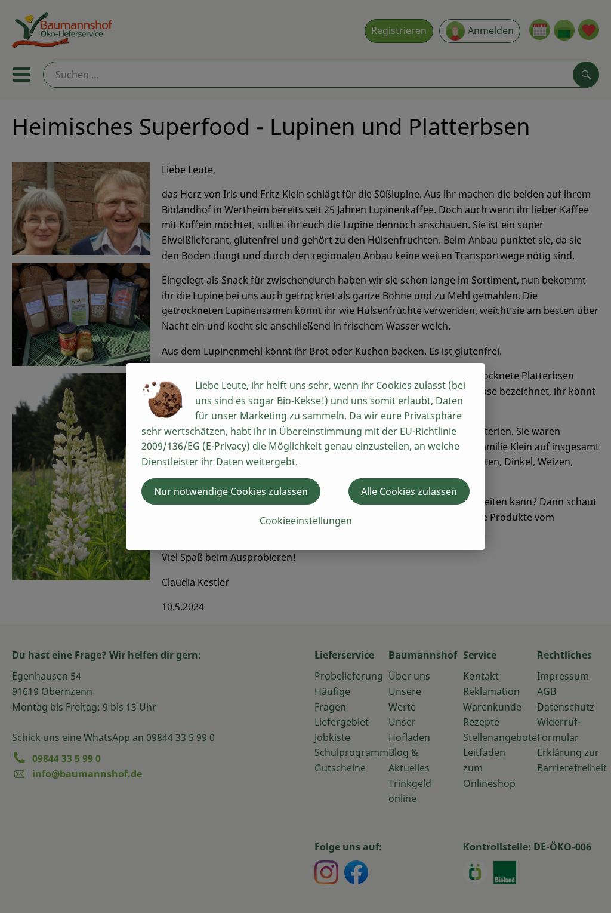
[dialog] (305, 456)
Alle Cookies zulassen (409, 491)
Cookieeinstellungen (306, 520)
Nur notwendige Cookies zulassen (231, 491)
